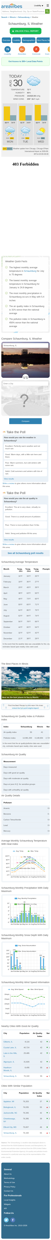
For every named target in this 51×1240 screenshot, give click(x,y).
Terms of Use (9, 1182)
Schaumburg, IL (10, 1076)
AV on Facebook (12, 1220)
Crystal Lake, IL (10, 1047)
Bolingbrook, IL (10, 1107)
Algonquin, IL (9, 1062)
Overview (6, 40)
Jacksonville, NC (10, 1113)
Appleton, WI (9, 1101)
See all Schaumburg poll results (25, 553)
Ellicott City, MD (10, 1127)
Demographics (29, 40)
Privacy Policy (9, 1187)
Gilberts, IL (8, 1042)
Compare (25, 421)
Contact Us (8, 1191)
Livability (37, 5)
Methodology (9, 1178)
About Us (8, 1174)
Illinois (13, 17)
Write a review (8, 483)
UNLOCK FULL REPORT (27, 31)
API (5, 1208)
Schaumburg (24, 17)
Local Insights (9, 1200)
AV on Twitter (6, 1220)
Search (4, 17)
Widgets (7, 1204)
